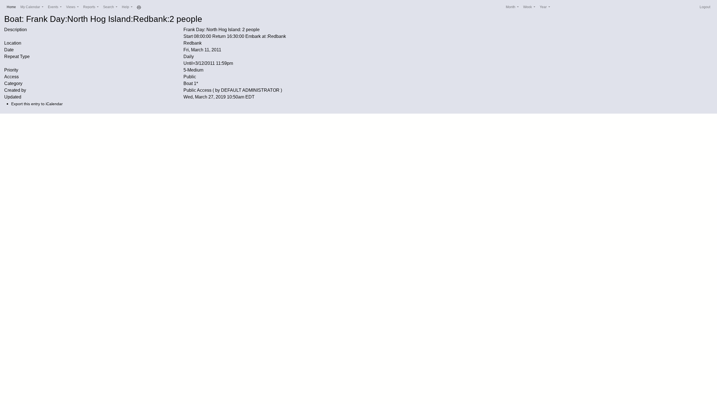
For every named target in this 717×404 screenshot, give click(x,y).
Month (511, 7)
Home (12, 7)
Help (126, 7)
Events (53, 7)
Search (109, 7)
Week (528, 7)
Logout (705, 7)
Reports (89, 7)
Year (544, 7)
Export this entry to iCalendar (37, 104)
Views (71, 7)
